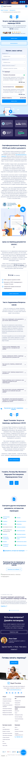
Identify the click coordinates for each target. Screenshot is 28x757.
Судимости (5, 521)
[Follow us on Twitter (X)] (10, 693)
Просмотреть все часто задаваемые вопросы (13, 408)
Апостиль (5, 524)
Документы (12, 10)
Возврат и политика (6, 731)
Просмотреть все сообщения (13, 569)
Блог (3, 741)
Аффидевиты (19, 524)
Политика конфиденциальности (19, 734)
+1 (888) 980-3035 (19, 736)
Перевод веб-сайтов (19, 714)
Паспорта (5, 541)
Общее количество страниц (8, 65)
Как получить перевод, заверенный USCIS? (12, 364)
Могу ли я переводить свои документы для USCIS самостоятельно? (13, 319)
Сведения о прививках (21, 526)
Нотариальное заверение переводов (7, 706)
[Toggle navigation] (26, 6)
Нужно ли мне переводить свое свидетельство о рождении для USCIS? (11, 348)
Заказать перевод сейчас (14, 293)
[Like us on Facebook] (21, 693)
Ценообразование (6, 729)
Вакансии (16, 729)
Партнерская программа (7, 733)
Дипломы (18, 517)
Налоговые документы (21, 534)
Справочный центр (6, 739)
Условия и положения (19, 731)
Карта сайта (5, 745)
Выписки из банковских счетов (21, 538)
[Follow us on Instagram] (7, 693)
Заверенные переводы (7, 698)
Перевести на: (5, 59)
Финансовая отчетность (21, 521)
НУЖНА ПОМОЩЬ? (23, 752)
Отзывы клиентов (6, 737)
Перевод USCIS (18, 700)
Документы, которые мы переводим (14, 550)
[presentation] (11, 483)
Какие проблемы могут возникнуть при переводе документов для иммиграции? (13, 381)
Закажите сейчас (14, 38)
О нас (4, 727)
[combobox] (4, 755)
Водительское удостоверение (6, 538)
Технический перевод (19, 718)
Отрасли (16, 720)
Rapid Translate (4, 10)
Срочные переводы (18, 716)
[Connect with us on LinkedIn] (13, 693)
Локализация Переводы (7, 708)
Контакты (4, 743)
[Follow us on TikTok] (15, 693)
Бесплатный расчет (14, 43)
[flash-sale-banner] (14, 2)
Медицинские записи (21, 530)
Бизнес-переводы (6, 702)
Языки (16, 712)
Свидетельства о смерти (21, 541)
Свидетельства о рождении (6, 517)
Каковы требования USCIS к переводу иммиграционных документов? (12, 356)
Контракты (5, 534)
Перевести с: (5, 53)
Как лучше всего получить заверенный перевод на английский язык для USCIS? (13, 391)
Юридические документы (22, 545)
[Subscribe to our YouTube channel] (18, 693)
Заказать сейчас (14, 101)
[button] (9, 610)
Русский (3, 755)
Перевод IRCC (17, 702)
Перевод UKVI (17, 704)
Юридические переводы (7, 710)
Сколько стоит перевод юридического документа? (12, 372)
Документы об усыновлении (5, 545)
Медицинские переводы (7, 712)
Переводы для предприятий (8, 714)
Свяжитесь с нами (14, 632)
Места (16, 727)
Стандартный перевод (7, 700)
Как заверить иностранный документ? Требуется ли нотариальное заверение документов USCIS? (13, 400)
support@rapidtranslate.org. (15, 689)
